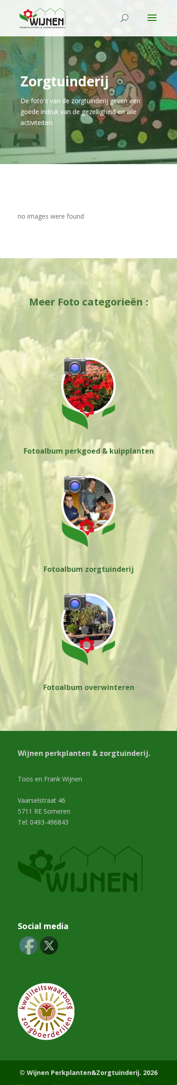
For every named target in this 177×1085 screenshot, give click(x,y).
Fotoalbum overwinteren (88, 687)
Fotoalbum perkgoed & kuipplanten (89, 451)
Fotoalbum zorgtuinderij (89, 569)
